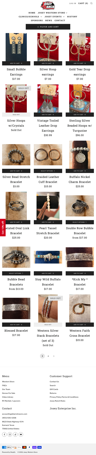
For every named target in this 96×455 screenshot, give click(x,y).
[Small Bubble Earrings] (16, 47)
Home (32, 12)
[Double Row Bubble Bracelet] (80, 206)
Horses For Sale (8, 393)
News (48, 20)
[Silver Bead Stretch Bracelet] (16, 155)
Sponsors (37, 20)
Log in (72, 3)
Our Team (6, 389)
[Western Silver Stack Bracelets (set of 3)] (48, 308)
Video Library (7, 397)
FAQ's (4, 385)
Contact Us (54, 382)
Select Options (47, 171)
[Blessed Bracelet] (16, 308)
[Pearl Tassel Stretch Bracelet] (48, 206)
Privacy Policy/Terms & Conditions (64, 397)
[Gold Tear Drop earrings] (80, 47)
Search (53, 385)
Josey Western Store (51, 12)
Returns (53, 393)
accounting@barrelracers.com (14, 414)
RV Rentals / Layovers (11, 401)
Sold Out (16, 114)
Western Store (8, 382)
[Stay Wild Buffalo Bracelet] (48, 257)
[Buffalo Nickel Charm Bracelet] (80, 155)
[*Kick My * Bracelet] (80, 257)
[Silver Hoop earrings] (48, 47)
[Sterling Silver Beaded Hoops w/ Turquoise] (80, 98)
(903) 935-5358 (9, 418)
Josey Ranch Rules (57, 401)
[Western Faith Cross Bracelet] (80, 308)
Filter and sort (49, 27)
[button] (3, 227)
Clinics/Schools (29, 16)
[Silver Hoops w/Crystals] (16, 98)
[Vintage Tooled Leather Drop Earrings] (48, 98)
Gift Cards (54, 389)
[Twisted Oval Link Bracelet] (16, 206)
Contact (60, 20)
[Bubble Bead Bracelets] (16, 257)
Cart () (83, 3)
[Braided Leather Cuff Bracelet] (48, 155)
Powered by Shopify (8, 452)
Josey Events (53, 16)
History (72, 16)
